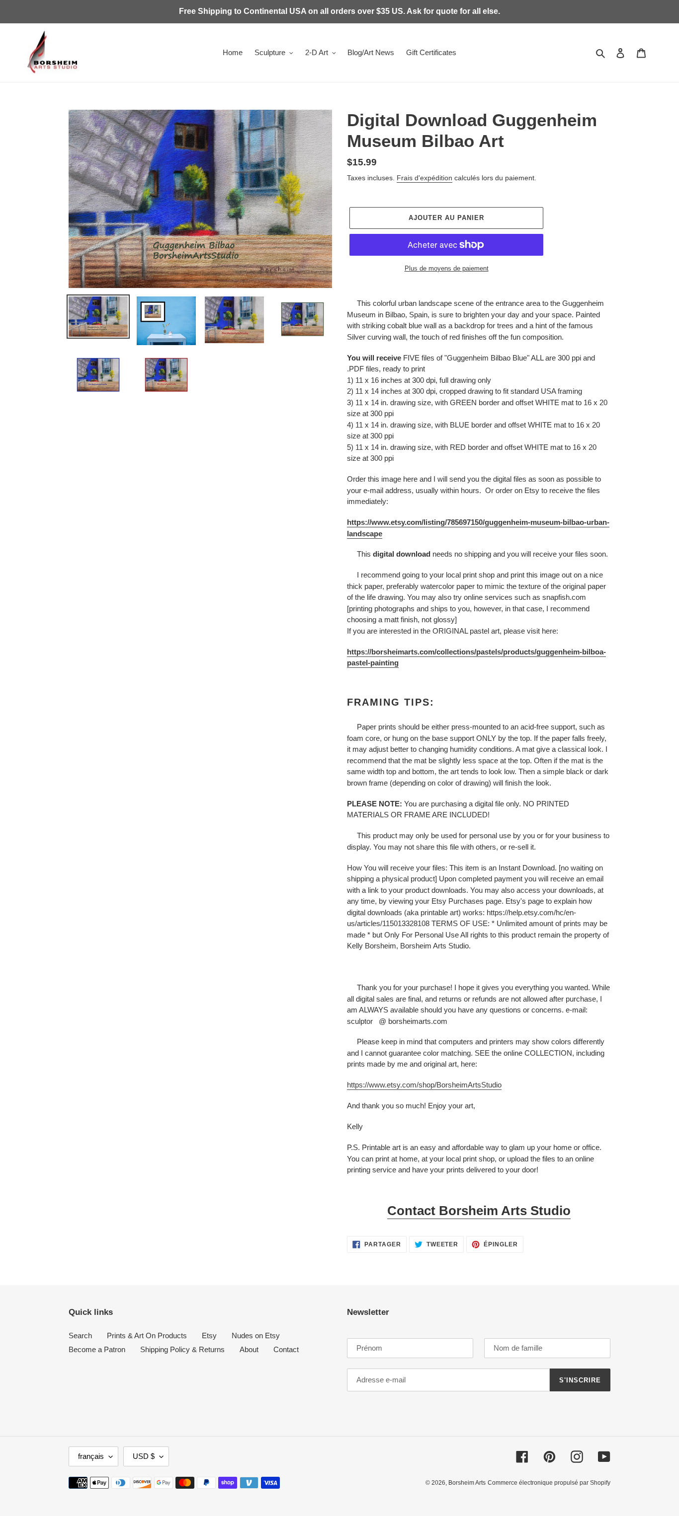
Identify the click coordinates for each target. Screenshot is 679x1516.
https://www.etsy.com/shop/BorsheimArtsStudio (424, 1085)
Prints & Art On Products (147, 1335)
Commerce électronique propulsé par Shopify (549, 1482)
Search (80, 1335)
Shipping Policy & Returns (182, 1349)
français (91, 1456)
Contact (286, 1349)
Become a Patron (97, 1349)
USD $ (144, 1456)
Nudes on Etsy (256, 1335)
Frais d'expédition (424, 178)
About (249, 1349)
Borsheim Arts (467, 1482)
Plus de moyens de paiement (447, 268)
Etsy (209, 1335)
